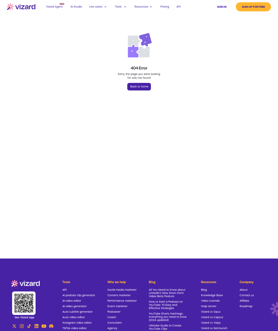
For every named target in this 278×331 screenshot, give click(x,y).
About (244, 290)
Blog (204, 290)
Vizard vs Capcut (212, 317)
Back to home (139, 86)
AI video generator (74, 306)
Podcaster (113, 312)
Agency (112, 328)
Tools (66, 282)
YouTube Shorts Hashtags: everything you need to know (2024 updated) (168, 317)
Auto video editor (73, 317)
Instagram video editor (77, 323)
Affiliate (244, 301)
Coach (111, 317)
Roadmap (246, 306)
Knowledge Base (212, 295)
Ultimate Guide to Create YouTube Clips (165, 327)
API (64, 290)
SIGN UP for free (253, 7)
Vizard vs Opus (211, 312)
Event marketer (117, 306)
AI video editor (71, 301)
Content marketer (119, 295)
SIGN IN (222, 7)
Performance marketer (122, 301)
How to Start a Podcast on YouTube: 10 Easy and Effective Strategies (166, 305)
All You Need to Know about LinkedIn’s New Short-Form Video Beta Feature (167, 293)
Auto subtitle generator (77, 312)
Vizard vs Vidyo (211, 323)
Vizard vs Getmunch (214, 328)
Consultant (114, 323)
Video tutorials (210, 301)
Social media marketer (122, 290)
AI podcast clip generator (78, 295)
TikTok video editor (74, 328)
